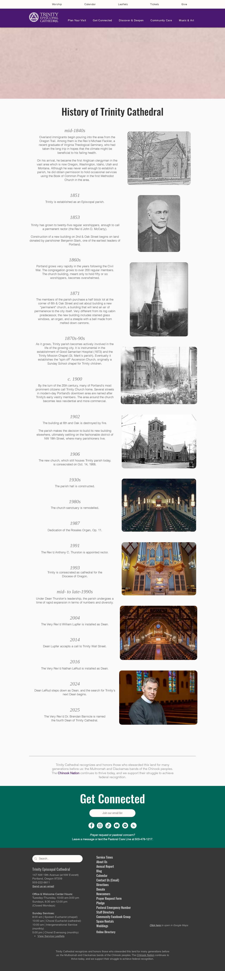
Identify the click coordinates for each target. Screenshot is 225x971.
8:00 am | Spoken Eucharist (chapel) (55, 917)
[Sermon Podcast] (134, 825)
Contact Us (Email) (107, 880)
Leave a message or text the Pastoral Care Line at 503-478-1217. (112, 839)
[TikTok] (108, 825)
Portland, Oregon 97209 (47, 878)
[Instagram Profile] (100, 825)
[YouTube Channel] (117, 825)
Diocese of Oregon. (75, 576)
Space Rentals (105, 921)
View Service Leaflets (51, 936)
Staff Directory (105, 912)
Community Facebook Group (113, 916)
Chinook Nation (68, 773)
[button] (76, 20)
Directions (102, 884)
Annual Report (105, 866)
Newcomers (103, 893)
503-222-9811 (41, 882)
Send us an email (43, 886)
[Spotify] (125, 825)
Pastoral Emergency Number (113, 907)
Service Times (104, 857)
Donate (100, 889)
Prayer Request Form (109, 898)
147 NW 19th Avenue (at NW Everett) (55, 875)
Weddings (102, 925)
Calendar (101, 875)
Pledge (100, 903)
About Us (101, 861)
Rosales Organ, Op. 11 (86, 530)
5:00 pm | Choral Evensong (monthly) (55, 932)
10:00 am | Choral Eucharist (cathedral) (56, 920)
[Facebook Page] (91, 825)
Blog (99, 871)
